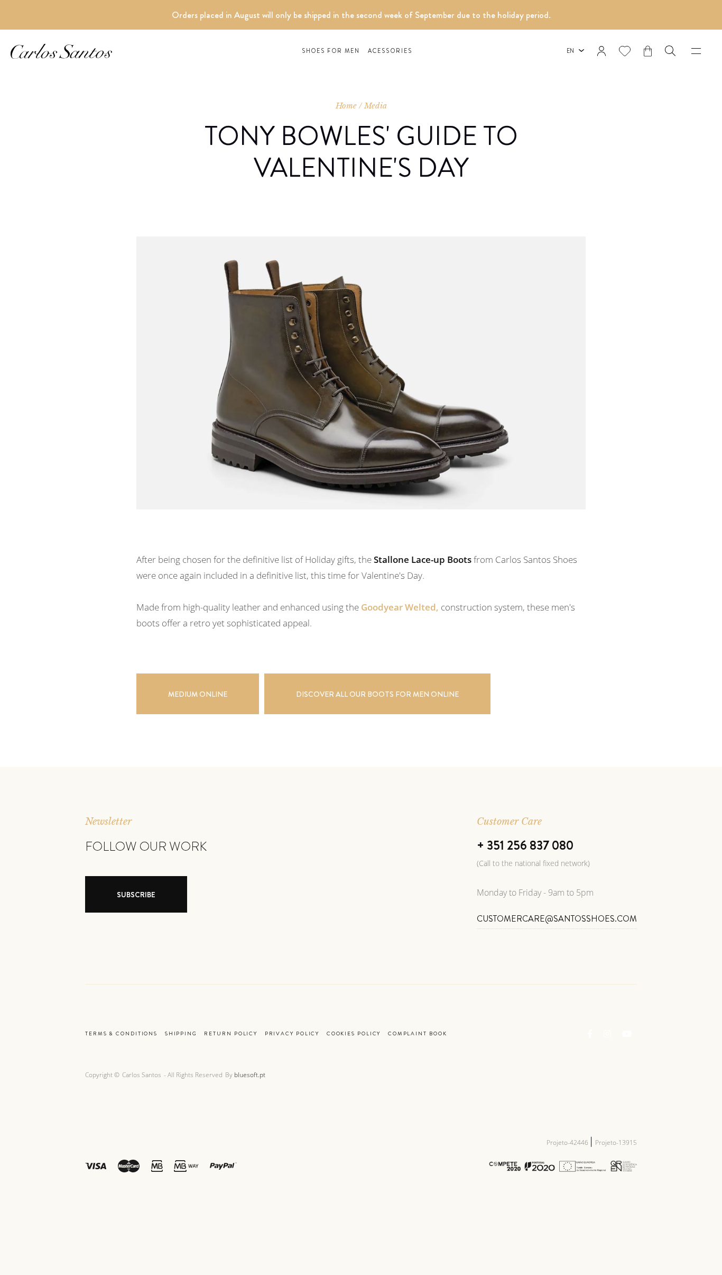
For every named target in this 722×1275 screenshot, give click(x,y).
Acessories (390, 51)
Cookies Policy (354, 1033)
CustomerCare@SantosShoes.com (557, 919)
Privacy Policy (292, 1033)
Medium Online (197, 694)
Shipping (181, 1033)
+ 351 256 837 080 (525, 845)
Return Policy (230, 1033)
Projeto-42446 (568, 1142)
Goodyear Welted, (400, 607)
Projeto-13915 (616, 1142)
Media (375, 106)
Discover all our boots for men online (377, 694)
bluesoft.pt (249, 1074)
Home (346, 106)
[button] (670, 50)
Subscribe (136, 894)
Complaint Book (417, 1033)
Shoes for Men (331, 51)
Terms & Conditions (121, 1033)
